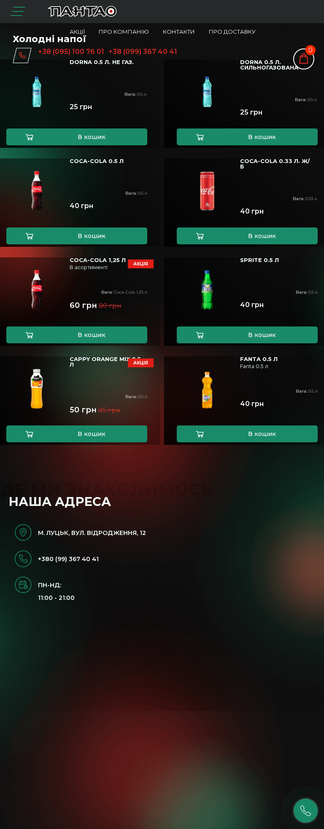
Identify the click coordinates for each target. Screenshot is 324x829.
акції (77, 31)
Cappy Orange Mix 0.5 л (105, 361)
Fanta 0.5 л (259, 359)
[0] (303, 57)
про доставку (232, 31)
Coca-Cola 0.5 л (97, 161)
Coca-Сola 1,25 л (98, 260)
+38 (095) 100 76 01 (71, 52)
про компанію (124, 31)
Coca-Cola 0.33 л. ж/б (275, 163)
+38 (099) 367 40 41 (142, 52)
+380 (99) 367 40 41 (68, 559)
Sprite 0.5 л (259, 260)
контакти (179, 31)
